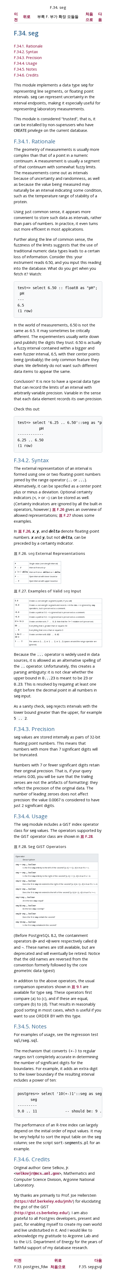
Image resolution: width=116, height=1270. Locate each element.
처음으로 (58, 1266)
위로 (26, 16)
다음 (98, 1260)
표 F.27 (65, 515)
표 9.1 (76, 986)
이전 (18, 1260)
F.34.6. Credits (26, 75)
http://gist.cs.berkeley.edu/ (41, 1212)
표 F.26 (58, 509)
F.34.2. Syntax (26, 51)
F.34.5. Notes (25, 69)
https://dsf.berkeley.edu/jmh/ (44, 1201)
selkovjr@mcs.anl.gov (37, 1173)
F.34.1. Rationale (28, 46)
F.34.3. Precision (28, 57)
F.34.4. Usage (25, 63)
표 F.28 (86, 836)
